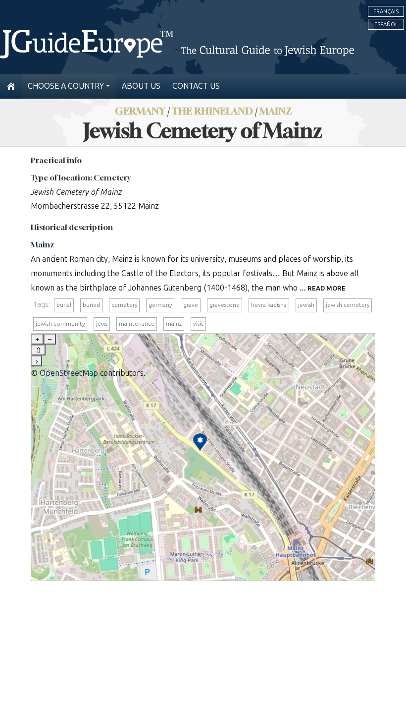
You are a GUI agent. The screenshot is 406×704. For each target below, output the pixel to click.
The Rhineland (212, 111)
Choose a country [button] (66, 86)
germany (160, 304)
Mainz (275, 111)
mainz (174, 323)
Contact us (196, 86)
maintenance (136, 323)
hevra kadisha (269, 304)
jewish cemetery (347, 304)
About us (141, 86)
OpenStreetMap (69, 373)
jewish (306, 304)
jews (101, 323)
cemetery (124, 304)
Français (386, 11)
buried (91, 304)
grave (190, 304)
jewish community (60, 323)
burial (63, 304)
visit (198, 323)
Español (386, 24)
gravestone (224, 304)
